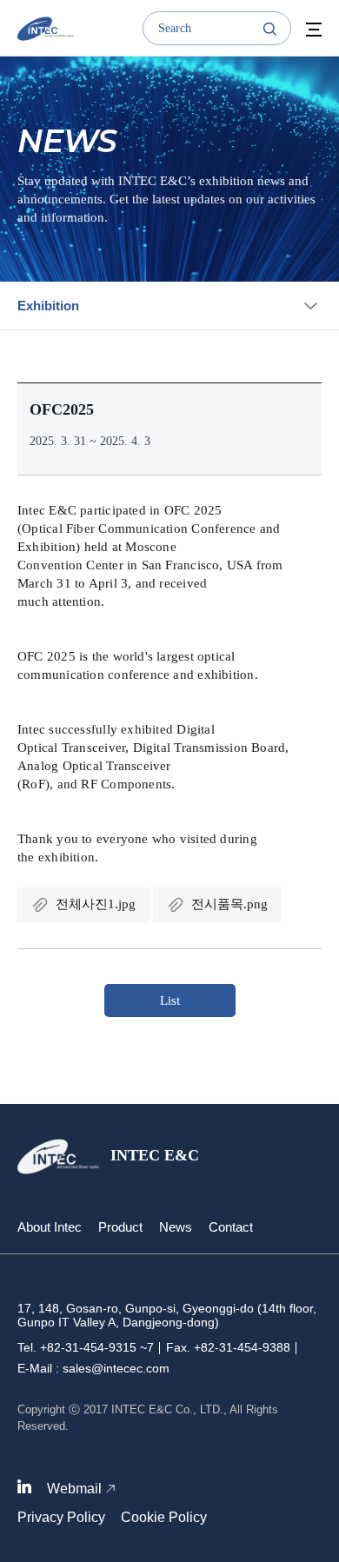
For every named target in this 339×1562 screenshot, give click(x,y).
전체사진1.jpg (96, 904)
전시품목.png (229, 904)
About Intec (49, 1227)
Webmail (74, 1488)
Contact (231, 1227)
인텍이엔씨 (45, 29)
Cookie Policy (164, 1517)
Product (120, 1227)
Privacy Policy (61, 1517)
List (170, 1000)
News (175, 1227)
